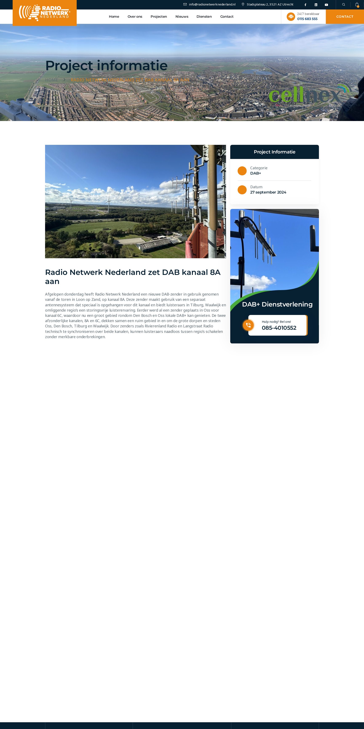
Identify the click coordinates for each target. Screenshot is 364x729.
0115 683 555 (307, 19)
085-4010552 (279, 327)
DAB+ (255, 173)
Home (51, 80)
